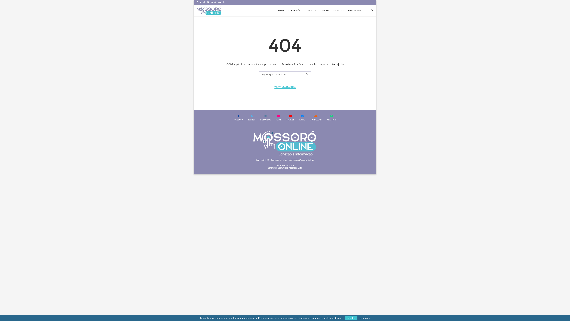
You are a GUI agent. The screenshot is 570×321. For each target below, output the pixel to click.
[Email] (215, 2)
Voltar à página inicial (285, 87)
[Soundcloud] (219, 2)
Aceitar (351, 318)
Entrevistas (354, 10)
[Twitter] (201, 2)
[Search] (371, 10)
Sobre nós (294, 10)
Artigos (324, 10)
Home (281, 10)
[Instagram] (204, 2)
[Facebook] (197, 2)
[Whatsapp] (223, 2)
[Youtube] (212, 2)
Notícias (311, 10)
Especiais (338, 10)
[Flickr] (208, 2)
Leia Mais (365, 318)
